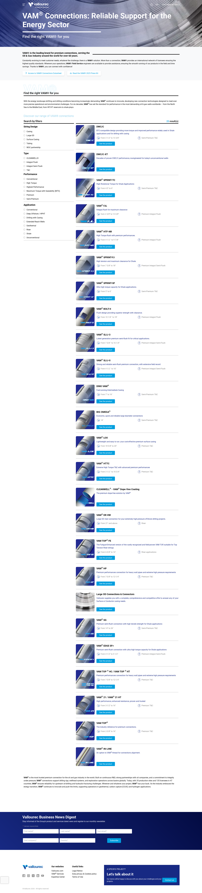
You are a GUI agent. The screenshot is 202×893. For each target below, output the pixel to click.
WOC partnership (33, 147)
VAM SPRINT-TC (105, 180)
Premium (30, 195)
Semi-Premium (33, 199)
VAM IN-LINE (104, 748)
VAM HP (101, 568)
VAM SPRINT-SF (105, 283)
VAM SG (101, 619)
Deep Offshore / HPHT (36, 214)
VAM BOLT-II (103, 308)
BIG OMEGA (103, 411)
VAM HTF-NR (104, 231)
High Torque (32, 183)
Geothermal (31, 226)
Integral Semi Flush (34, 166)
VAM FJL (101, 205)
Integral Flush (32, 162)
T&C (28, 170)
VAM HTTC (102, 463)
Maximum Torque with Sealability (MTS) (43, 191)
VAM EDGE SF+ (105, 645)
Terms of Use (77, 877)
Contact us (169, 880)
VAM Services (57, 874)
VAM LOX (102, 437)
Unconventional (33, 237)
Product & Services (42, 7)
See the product (105, 144)
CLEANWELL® (33, 158)
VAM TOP (102, 723)
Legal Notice (77, 871)
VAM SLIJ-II (103, 360)
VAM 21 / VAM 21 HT (108, 697)
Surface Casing (33, 139)
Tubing (29, 143)
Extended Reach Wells (36, 222)
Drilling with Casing (35, 218)
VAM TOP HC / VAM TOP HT (113, 671)
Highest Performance (35, 187)
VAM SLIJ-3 (103, 334)
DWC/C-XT (102, 154)
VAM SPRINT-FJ (105, 257)
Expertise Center (58, 877)
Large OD (30, 135)
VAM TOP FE (103, 540)
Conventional (32, 179)
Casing (29, 131)
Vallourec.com (57, 871)
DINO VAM (102, 386)
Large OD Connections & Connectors (115, 594)
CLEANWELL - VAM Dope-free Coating (117, 489)
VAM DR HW (103, 514)
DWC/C (100, 126)
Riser (29, 230)
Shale (29, 234)
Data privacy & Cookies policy (84, 874)
